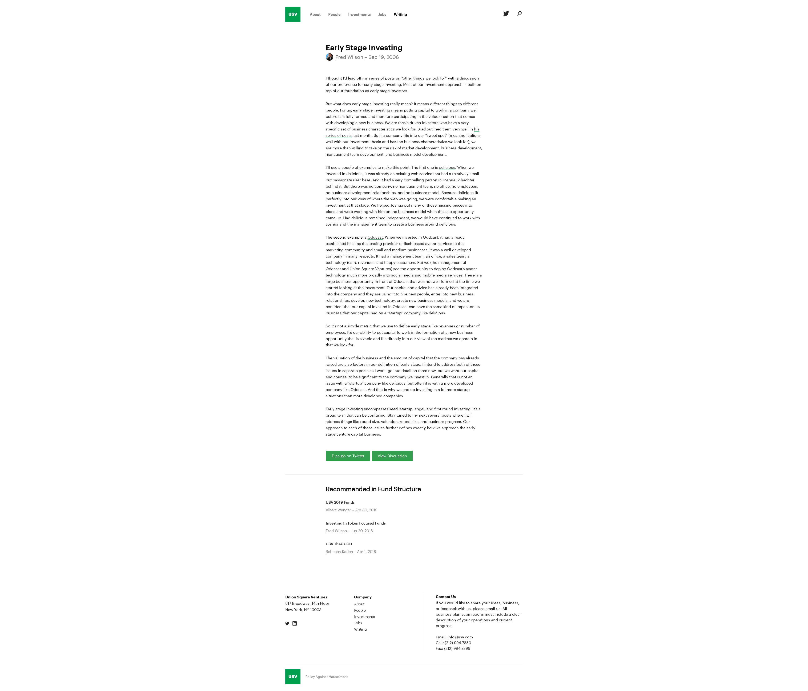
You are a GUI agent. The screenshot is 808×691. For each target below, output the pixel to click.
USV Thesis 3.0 (339, 544)
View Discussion (392, 455)
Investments (359, 14)
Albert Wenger (339, 510)
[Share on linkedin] (294, 624)
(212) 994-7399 (457, 648)
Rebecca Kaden (340, 551)
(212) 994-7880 (458, 642)
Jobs (382, 14)
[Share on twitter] (287, 624)
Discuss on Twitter (348, 455)
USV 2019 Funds (340, 502)
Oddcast (375, 237)
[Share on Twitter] (505, 14)
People (334, 14)
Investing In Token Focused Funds (356, 523)
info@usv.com (460, 637)
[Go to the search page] (519, 14)
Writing (400, 14)
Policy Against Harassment (327, 677)
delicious (447, 167)
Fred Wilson (349, 57)
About (315, 14)
